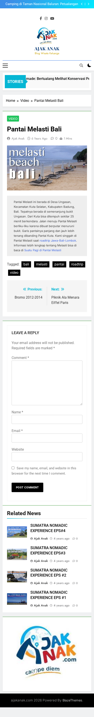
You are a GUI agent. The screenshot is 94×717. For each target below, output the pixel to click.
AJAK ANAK (47, 48)
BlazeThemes (72, 700)
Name (17, 412)
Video (13, 119)
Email (17, 431)
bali (26, 264)
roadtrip (77, 264)
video (14, 273)
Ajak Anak (18, 138)
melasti (41, 264)
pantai (59, 264)
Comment (20, 358)
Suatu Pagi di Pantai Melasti (42, 250)
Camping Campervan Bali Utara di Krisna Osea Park (40, 4)
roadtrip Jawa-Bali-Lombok (58, 240)
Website (18, 449)
